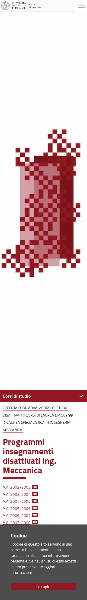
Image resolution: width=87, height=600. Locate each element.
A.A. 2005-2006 (17, 508)
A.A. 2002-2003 (17, 487)
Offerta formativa (20, 407)
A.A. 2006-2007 (17, 515)
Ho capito (44, 586)
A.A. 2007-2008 (17, 522)
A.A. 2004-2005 (17, 501)
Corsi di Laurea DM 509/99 (49, 415)
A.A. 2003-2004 (17, 494)
